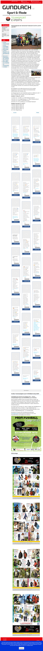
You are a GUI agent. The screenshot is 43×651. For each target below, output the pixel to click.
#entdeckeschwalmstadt (37, 322)
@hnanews (37, 327)
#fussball (14, 134)
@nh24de (35, 327)
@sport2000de (36, 325)
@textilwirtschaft (36, 326)
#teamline (16, 134)
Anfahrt (4, 640)
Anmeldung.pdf (15, 413)
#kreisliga (16, 135)
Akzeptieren (21, 648)
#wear (25, 163)
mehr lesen (27, 135)
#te (15, 217)
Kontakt (5, 639)
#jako (13, 164)
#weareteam (37, 158)
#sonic (14, 135)
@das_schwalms (36, 329)
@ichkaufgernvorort (36, 328)
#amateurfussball (15, 136)
